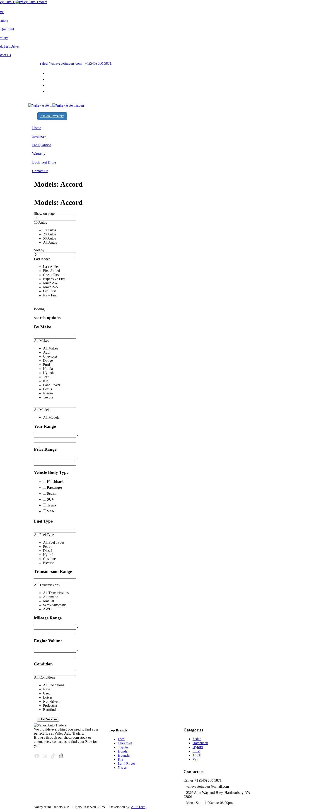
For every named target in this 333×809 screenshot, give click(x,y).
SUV (50, 499)
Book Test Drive (44, 162)
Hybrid (198, 747)
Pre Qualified (41, 145)
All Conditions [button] (44, 677)
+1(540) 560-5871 (98, 63)
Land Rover (126, 763)
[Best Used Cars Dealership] (23, 2)
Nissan (123, 768)
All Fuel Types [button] (44, 535)
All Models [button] (42, 410)
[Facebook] (47, 79)
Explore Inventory (52, 116)
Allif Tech (138, 807)
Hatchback (55, 482)
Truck (51, 505)
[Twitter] (47, 73)
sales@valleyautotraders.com (61, 63)
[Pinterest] (47, 85)
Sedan (51, 493)
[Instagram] (47, 91)
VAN (51, 511)
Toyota (123, 747)
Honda (123, 751)
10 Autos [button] (40, 222)
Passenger (54, 487)
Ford (121, 739)
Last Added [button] (42, 259)
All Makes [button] (41, 340)
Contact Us (40, 171)
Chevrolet (125, 743)
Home (36, 128)
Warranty (38, 154)
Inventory (39, 136)
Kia (120, 759)
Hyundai (124, 755)
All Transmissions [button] (47, 585)
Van (195, 759)
